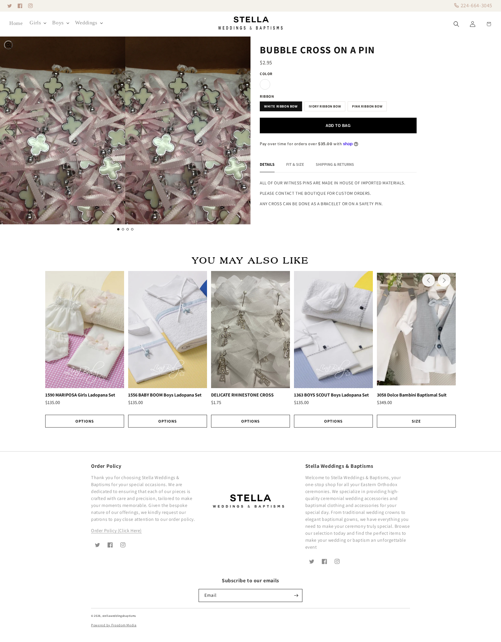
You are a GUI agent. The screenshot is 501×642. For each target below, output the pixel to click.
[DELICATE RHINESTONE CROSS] (250, 329)
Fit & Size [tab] (295, 164)
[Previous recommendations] (428, 280)
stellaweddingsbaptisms (119, 616)
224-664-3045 (475, 5)
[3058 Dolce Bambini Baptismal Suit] (416, 329)
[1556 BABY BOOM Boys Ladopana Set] (167, 329)
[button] (37, 23)
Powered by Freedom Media (114, 625)
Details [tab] (267, 164)
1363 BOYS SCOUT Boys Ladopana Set (331, 395)
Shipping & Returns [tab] (335, 164)
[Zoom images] (8, 45)
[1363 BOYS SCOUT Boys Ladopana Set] (333, 329)
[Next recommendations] (444, 280)
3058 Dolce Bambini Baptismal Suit (411, 395)
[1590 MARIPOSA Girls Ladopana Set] (84, 329)
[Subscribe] (296, 595)
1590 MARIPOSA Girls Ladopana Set (80, 395)
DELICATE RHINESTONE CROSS (242, 395)
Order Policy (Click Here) (116, 531)
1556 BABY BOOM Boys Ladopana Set (165, 395)
